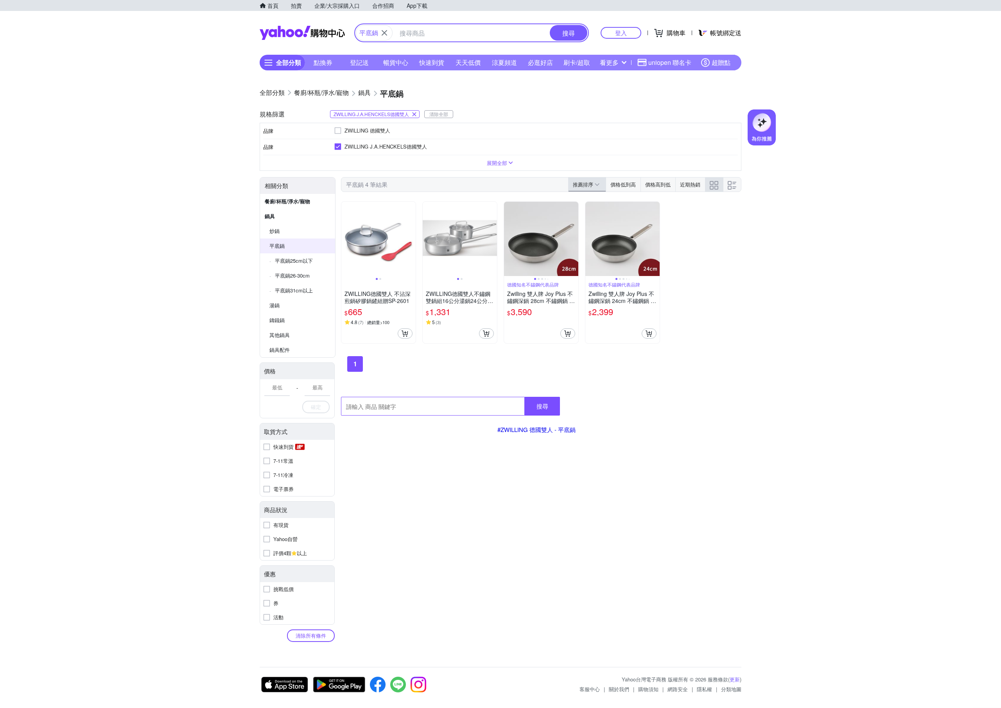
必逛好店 (540, 62)
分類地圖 (731, 689)
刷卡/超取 (576, 62)
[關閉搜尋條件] (384, 33)
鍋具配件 (279, 349)
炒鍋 (274, 231)
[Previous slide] (346, 239)
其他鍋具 (279, 335)
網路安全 (677, 689)
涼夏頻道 (504, 62)
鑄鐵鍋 (277, 320)
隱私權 (704, 689)
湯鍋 (274, 305)
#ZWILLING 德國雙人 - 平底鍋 (536, 429)
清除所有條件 (311, 635)
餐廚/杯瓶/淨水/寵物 (287, 201)
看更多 (609, 62)
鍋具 (270, 216)
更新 (735, 679)
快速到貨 (431, 62)
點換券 (323, 62)
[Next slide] (410, 239)
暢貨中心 (395, 62)
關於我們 (619, 689)
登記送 (359, 62)
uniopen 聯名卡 (669, 62)
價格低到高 (623, 184)
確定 (316, 406)
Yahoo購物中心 (302, 32)
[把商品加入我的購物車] (405, 333)
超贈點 (721, 62)
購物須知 (648, 689)
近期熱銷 (690, 184)
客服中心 (589, 689)
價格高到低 (658, 184)
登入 (621, 33)
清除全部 (438, 114)
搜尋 (542, 406)
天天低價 (468, 62)
